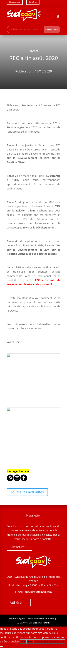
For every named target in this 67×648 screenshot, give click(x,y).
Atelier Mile (45, 622)
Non (30, 641)
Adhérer (16, 602)
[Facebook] (23, 480)
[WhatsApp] (10, 480)
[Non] (1, 646)
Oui (23, 641)
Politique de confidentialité (41, 618)
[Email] (17, 480)
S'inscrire (17, 546)
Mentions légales (17, 618)
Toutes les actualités (27, 492)
